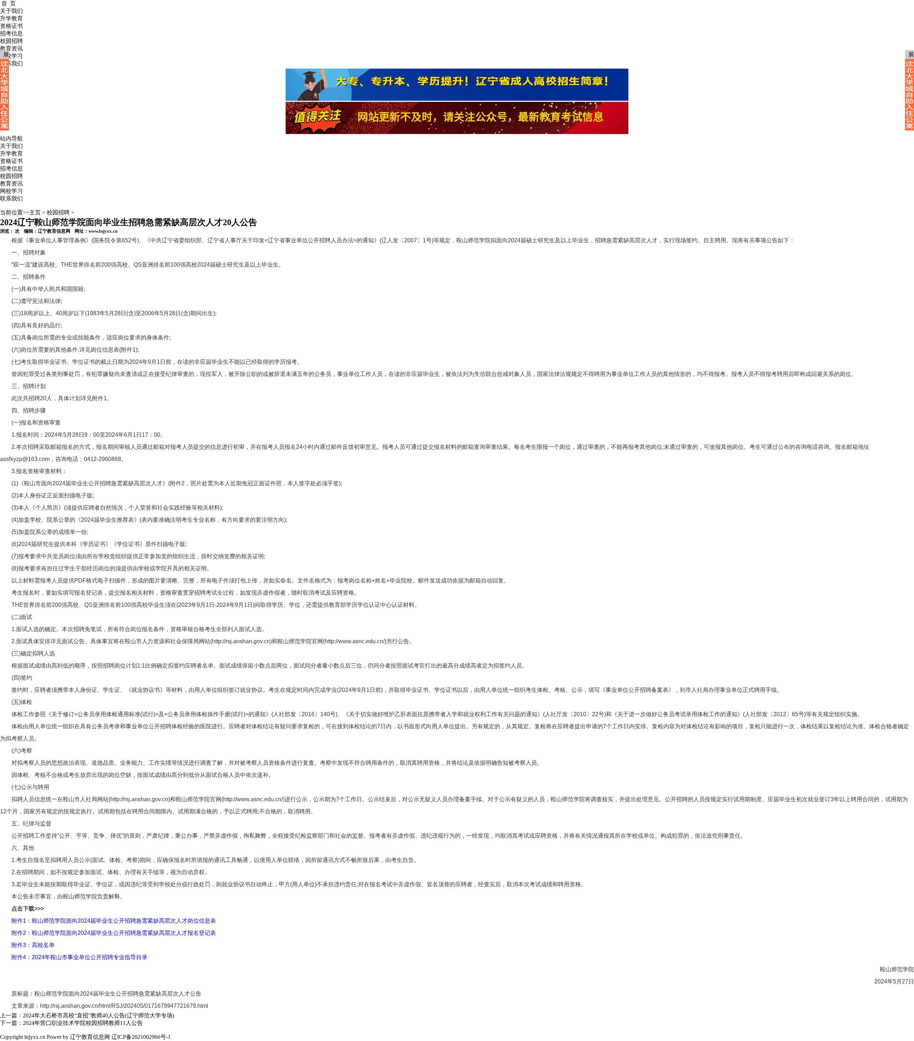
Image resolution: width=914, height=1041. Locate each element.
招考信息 (11, 168)
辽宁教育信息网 (90, 1037)
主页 (35, 212)
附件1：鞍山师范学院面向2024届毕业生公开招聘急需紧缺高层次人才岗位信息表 (113, 921)
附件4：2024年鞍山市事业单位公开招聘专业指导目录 (79, 957)
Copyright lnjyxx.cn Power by (34, 1037)
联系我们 (11, 198)
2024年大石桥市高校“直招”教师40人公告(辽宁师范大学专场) (98, 1015)
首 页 (8, 3)
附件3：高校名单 (33, 945)
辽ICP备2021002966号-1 (141, 1037)
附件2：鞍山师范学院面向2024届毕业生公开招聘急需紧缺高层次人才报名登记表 (113, 933)
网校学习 (11, 191)
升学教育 (11, 153)
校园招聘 (11, 176)
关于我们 (11, 146)
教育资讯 (11, 183)
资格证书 (11, 161)
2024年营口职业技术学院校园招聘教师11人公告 (83, 1023)
